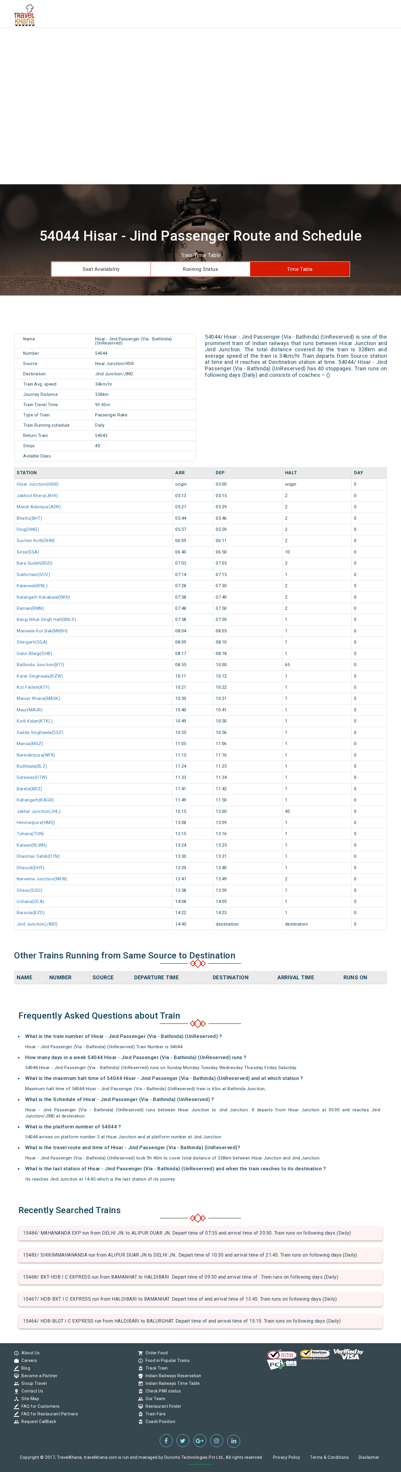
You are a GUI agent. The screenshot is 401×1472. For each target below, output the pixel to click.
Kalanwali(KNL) (32, 585)
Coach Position (159, 1421)
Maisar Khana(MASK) (38, 698)
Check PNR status (162, 1391)
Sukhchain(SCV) (33, 574)
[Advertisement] (176, 41)
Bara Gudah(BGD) (35, 563)
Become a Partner (38, 1375)
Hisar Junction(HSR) (38, 484)
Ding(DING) (28, 529)
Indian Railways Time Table (171, 1383)
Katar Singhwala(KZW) (40, 676)
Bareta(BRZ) (29, 788)
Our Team (154, 1398)
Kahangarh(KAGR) (35, 800)
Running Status (200, 269)
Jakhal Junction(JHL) (38, 811)
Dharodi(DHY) (30, 867)
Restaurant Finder (162, 1406)
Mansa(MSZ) (30, 743)
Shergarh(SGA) (32, 642)
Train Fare (154, 1414)
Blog (24, 1368)
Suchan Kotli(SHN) (36, 540)
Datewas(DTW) (32, 777)
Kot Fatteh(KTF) (33, 687)
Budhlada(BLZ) (32, 766)
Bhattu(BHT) (29, 518)
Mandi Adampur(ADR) (39, 506)
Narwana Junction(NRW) (42, 879)
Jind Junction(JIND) (37, 924)
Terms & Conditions (329, 1457)
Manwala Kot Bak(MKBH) (42, 631)
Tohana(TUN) (30, 833)
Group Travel (32, 1383)
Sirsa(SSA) (28, 552)
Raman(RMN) (30, 608)
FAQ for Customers (39, 1406)
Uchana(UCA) (30, 901)
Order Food (155, 1353)
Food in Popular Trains (166, 1360)
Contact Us (30, 1391)
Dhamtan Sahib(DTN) (38, 856)
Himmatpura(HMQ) (36, 822)
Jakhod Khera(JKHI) (37, 495)
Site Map (28, 1398)
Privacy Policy (286, 1457)
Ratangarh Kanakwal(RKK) (43, 597)
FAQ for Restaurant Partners (48, 1414)
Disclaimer (369, 1457)
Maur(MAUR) (30, 710)
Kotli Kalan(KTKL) (35, 721)
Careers (27, 1360)
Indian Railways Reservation (172, 1375)
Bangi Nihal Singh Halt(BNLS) (46, 619)
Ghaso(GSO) (29, 890)
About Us (29, 1353)
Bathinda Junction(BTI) (40, 664)
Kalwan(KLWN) (32, 845)
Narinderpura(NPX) (36, 755)
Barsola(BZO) (31, 912)
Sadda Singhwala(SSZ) (40, 732)
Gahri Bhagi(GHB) (34, 653)
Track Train (155, 1368)
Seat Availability (101, 269)
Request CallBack (37, 1421)
